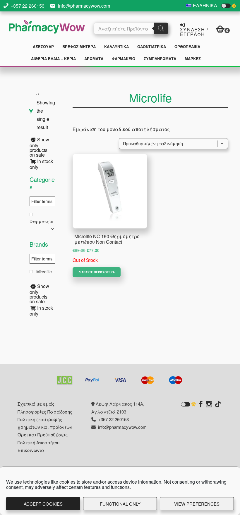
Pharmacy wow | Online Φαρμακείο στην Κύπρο (47, 27)
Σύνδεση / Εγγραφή (194, 31)
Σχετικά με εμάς (36, 404)
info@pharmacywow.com (84, 5)
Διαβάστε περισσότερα (96, 272)
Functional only (120, 504)
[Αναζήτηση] (161, 28)
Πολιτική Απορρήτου (38, 442)
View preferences (197, 504)
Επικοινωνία (31, 450)
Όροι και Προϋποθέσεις (43, 434)
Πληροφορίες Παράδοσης (45, 412)
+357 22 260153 (27, 5)
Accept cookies (43, 504)
